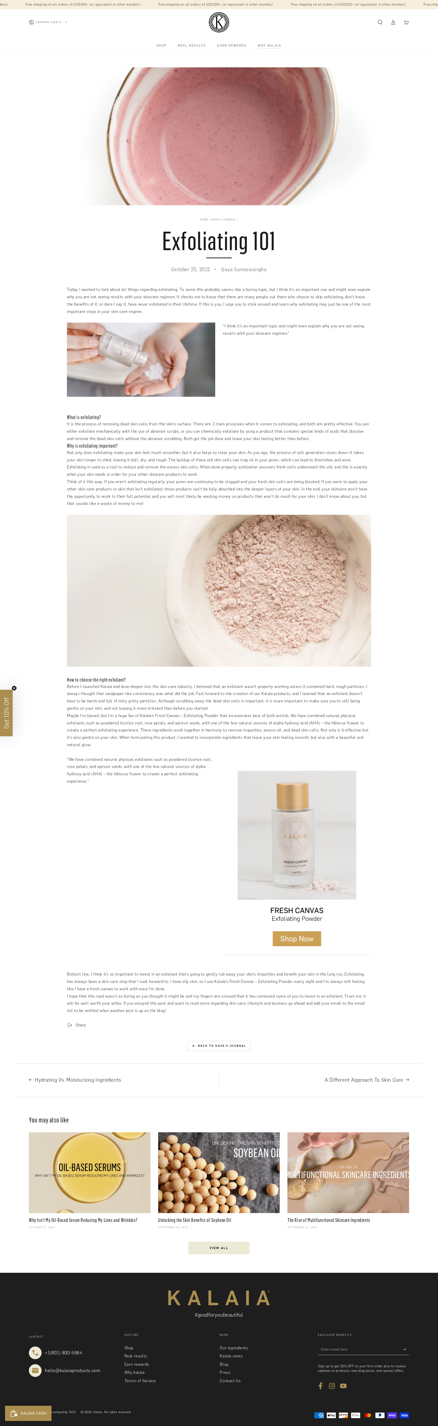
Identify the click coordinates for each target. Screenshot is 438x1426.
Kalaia (97, 1412)
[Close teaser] (14, 688)
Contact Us (230, 1380)
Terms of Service (140, 1380)
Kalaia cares (231, 1356)
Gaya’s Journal (223, 219)
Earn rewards (136, 1364)
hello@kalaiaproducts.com (72, 1370)
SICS (72, 1412)
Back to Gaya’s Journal (222, 1045)
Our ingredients (234, 1347)
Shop (128, 1347)
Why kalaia (134, 1372)
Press (225, 1372)
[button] (380, 22)
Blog (224, 1364)
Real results (135, 1356)
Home (204, 219)
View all (219, 1248)
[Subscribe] (406, 1349)
